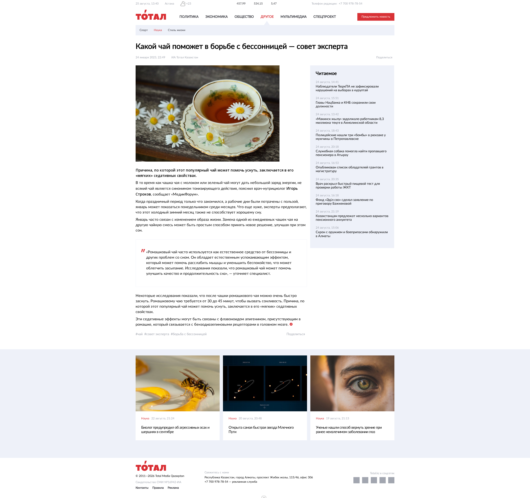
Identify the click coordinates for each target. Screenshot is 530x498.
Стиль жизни (176, 30)
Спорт (144, 30)
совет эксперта (157, 334)
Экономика (216, 16)
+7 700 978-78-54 (350, 3)
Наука (158, 30)
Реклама (173, 487)
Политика (189, 16)
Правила (158, 487)
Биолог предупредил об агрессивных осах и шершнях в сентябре (175, 430)
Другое (267, 16)
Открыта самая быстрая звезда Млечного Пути (261, 430)
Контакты (142, 487)
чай (140, 334)
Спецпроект (324, 16)
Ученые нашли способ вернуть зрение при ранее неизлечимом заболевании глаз (349, 430)
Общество (244, 16)
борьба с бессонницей (190, 334)
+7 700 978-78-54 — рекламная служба (231, 481)
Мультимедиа (294, 16)
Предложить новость (375, 16)
